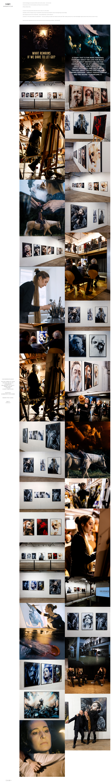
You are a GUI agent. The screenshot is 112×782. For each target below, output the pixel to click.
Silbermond (8, 384)
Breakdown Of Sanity (8, 385)
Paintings (8, 392)
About (8, 401)
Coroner (8, 387)
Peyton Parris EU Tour (8, 381)
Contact (8, 402)
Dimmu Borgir (8, 386)
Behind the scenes (8, 397)
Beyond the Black (8, 382)
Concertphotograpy (8, 379)
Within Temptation (8, 389)
